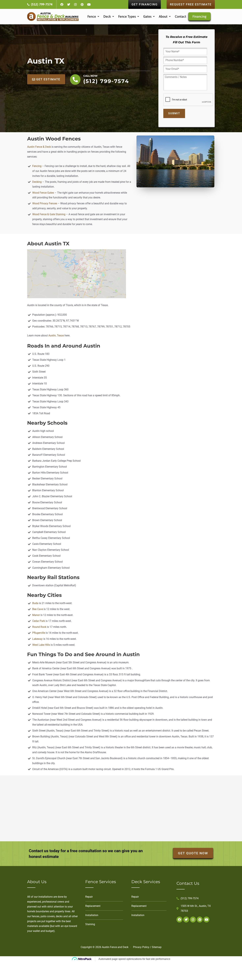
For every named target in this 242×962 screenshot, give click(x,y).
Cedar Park (38, 621)
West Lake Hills (41, 644)
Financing (199, 16)
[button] (93, 16)
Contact (180, 16)
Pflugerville (39, 632)
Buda (35, 603)
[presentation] (188, 99)
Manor (36, 615)
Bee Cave (37, 609)
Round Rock (39, 626)
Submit (174, 113)
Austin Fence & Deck (39, 146)
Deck (107, 16)
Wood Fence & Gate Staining (48, 214)
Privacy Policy (141, 947)
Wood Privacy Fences (44, 203)
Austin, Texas (56, 335)
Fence (91, 16)
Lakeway (37, 638)
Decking (37, 181)
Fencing (37, 166)
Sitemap (156, 947)
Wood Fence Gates (43, 192)
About (163, 16)
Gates (147, 16)
